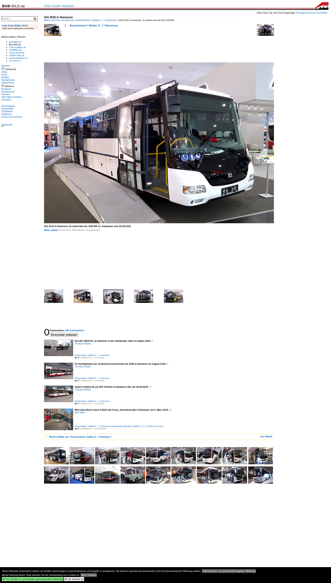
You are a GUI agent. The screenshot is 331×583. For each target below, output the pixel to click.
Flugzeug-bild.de (16, 53)
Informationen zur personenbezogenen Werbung (228, 571)
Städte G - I (98, 20)
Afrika (4, 72)
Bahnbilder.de (15, 42)
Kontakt (56, 6)
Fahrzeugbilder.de (17, 47)
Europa (5, 77)
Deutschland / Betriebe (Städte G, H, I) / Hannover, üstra (137, 426)
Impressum (68, 6)
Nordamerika (8, 80)
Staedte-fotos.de (16, 55)
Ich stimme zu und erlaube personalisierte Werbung (32, 579)
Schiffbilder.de (15, 50)
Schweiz (5, 94)
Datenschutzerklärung (11, 117)
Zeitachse (6, 114)
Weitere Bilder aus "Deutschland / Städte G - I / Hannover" (80, 437)
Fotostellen (7, 111)
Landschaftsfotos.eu (18, 58)
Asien (4, 74)
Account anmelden (318, 12)
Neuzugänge (8, 106)
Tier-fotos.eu (15, 61)
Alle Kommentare (74, 330)
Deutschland (83, 20)
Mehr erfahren (88, 575)
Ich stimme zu (74, 579)
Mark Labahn (51, 230)
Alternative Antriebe (11, 97)
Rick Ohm (80, 412)
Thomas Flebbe (83, 343)
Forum (47, 6)
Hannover (111, 20)
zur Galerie (266, 436)
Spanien (5, 65)
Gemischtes (7, 108)
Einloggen (301, 12)
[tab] (159, 437)
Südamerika (7, 82)
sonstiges (6, 99)
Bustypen (6, 89)
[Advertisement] (114, 46)
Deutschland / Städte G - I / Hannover (94, 25)
